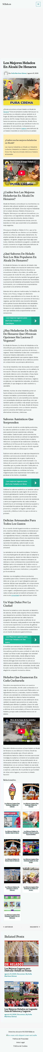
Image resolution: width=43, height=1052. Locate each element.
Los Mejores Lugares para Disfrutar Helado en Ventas (17, 969)
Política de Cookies (20, 1046)
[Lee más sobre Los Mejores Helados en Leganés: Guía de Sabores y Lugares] (21, 994)
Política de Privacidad (20, 1039)
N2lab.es (7, 4)
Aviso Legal (20, 1042)
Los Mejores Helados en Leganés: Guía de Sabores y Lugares (20, 1010)
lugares (23, 128)
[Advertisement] (21, 30)
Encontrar (21, 974)
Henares (6, 112)
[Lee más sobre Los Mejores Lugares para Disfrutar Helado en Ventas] (21, 953)
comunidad (15, 595)
